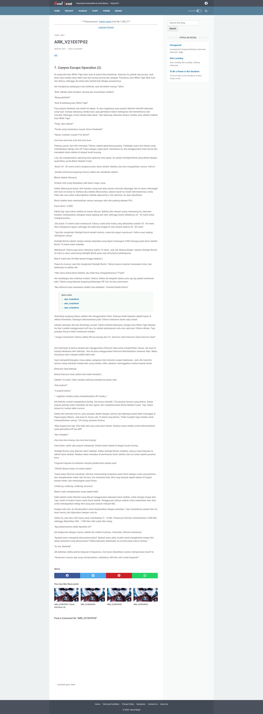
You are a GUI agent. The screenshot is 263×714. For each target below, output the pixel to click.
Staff (95, 11)
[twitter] (93, 575)
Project (69, 11)
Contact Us (153, 704)
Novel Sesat (135, 710)
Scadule (83, 11)
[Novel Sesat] (65, 3)
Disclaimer (141, 704)
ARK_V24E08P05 (71, 303)
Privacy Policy (128, 704)
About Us (164, 704)
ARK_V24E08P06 (71, 299)
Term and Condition (111, 704)
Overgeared (175, 45)
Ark (55, 55)
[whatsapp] (145, 575)
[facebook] (206, 3)
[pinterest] (119, 575)
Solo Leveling (176, 58)
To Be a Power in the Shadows (184, 71)
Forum (106, 11)
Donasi (118, 11)
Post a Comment (75, 49)
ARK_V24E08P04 (71, 308)
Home (57, 11)
